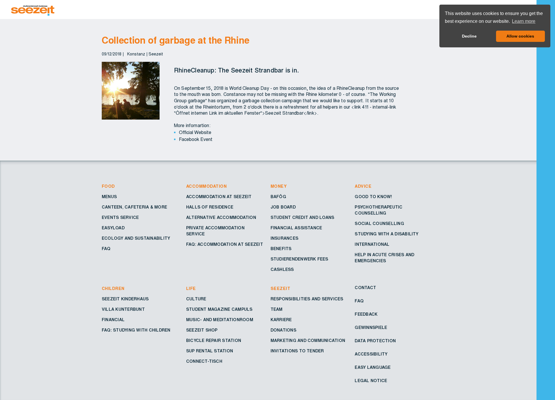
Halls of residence (209, 207)
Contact (365, 288)
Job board (283, 207)
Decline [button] (469, 36)
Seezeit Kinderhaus (125, 299)
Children (113, 289)
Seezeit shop (202, 330)
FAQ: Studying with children (136, 330)
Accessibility (371, 354)
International (372, 245)
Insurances (284, 239)
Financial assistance (296, 228)
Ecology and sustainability (136, 239)
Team (277, 310)
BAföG (278, 197)
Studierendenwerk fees (299, 259)
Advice (363, 187)
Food (108, 187)
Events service (120, 218)
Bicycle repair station (213, 341)
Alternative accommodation (221, 218)
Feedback (366, 314)
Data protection (375, 341)
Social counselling (379, 224)
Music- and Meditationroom (219, 320)
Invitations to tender (297, 351)
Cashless (282, 270)
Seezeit (280, 289)
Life (191, 289)
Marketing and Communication (308, 341)
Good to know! (373, 197)
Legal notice (371, 381)
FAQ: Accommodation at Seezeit (224, 245)
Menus (109, 197)
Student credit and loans (302, 218)
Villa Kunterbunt (123, 310)
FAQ (106, 249)
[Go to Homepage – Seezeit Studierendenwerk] (181, 9)
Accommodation (206, 187)
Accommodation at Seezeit (219, 197)
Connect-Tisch (204, 362)
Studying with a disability (386, 234)
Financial (113, 320)
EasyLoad (113, 228)
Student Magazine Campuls (219, 310)
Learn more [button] (523, 21)
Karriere (281, 320)
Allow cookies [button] (520, 36)
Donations (283, 330)
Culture (196, 299)
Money (279, 187)
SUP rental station (209, 351)
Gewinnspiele (371, 328)
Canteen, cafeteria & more (134, 207)
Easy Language (373, 368)
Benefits (281, 249)
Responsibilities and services (307, 299)
